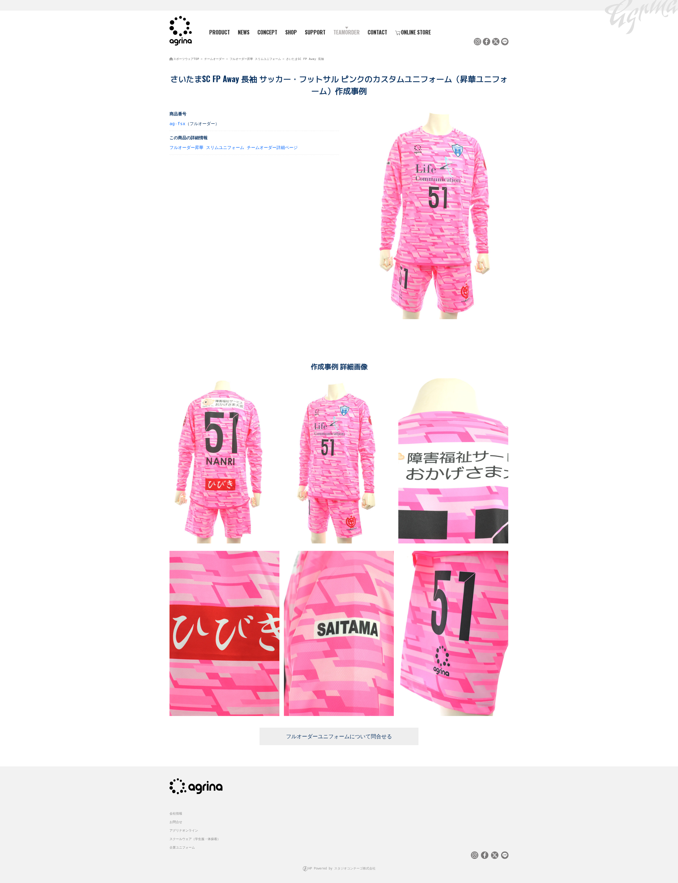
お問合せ (176, 822)
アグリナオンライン (184, 830)
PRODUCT (219, 32)
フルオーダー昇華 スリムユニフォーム (255, 59)
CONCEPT (267, 32)
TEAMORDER (346, 32)
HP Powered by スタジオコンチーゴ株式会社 (342, 868)
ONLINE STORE (416, 32)
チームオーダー (214, 59)
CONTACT (377, 32)
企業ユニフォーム (182, 847)
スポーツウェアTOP (186, 59)
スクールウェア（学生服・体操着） (195, 839)
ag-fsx (177, 123)
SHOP (291, 32)
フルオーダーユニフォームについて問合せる (339, 736)
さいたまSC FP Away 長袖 (305, 59)
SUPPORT (315, 32)
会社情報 (176, 813)
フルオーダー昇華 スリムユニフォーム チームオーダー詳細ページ (234, 147)
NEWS (243, 32)
